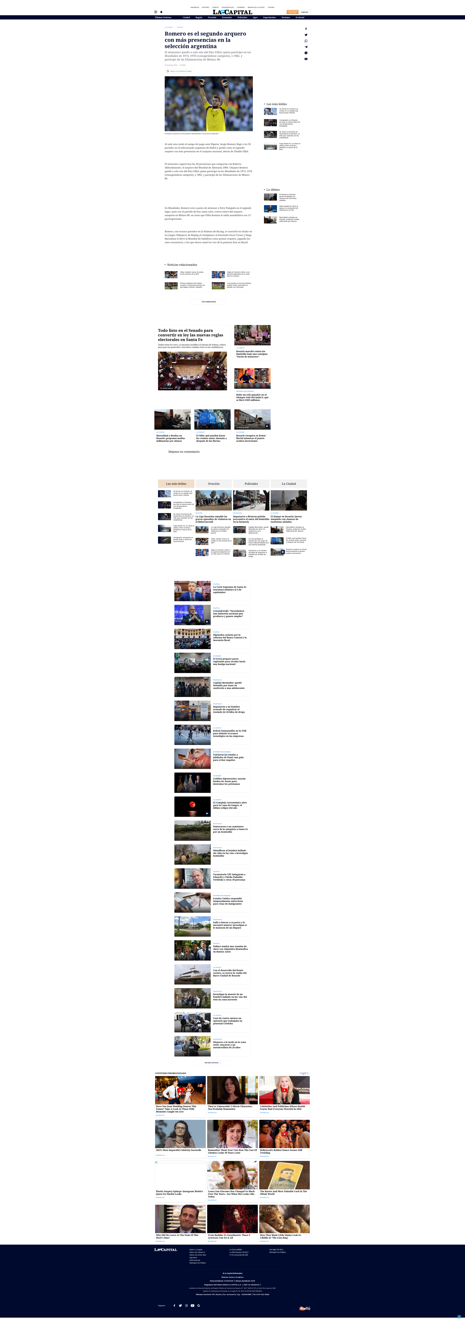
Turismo (271, 7)
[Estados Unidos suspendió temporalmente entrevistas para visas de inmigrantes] (212, 902)
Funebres (241, 7)
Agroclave (193, 1258)
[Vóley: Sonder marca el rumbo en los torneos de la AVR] (185, 274)
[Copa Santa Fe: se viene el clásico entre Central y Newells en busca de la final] (282, 146)
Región (199, 17)
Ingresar (304, 12)
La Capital (168, 27)
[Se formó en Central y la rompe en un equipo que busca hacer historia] (282, 111)
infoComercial (195, 1260)
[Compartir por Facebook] (306, 28)
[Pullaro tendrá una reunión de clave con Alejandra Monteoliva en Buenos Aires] (212, 950)
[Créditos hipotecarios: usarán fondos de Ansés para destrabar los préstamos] (212, 783)
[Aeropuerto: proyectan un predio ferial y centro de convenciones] (176, 540)
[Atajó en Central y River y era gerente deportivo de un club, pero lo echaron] (232, 274)
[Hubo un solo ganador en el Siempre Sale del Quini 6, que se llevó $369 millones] (252, 386)
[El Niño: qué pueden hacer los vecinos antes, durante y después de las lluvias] (212, 427)
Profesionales (228, 7)
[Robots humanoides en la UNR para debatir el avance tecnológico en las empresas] (212, 735)
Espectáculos (269, 17)
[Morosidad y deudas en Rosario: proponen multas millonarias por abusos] (282, 219)
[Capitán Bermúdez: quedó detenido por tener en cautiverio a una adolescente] (251, 530)
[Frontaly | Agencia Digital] (303, 1309)
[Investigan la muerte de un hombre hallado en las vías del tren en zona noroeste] (212, 998)
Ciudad (186, 17)
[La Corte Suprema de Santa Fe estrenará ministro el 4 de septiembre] (212, 591)
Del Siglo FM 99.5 (276, 1250)
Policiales (242, 17)
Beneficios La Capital (256, 7)
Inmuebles (195, 7)
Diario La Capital (196, 1250)
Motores (205, 7)
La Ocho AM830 (235, 1250)
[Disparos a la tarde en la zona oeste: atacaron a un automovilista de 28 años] (212, 1046)
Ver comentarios (209, 302)
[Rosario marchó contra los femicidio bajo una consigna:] (252, 343)
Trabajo (215, 7)
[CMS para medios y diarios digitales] (290, 1308)
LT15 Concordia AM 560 (238, 1255)
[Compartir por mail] (306, 59)
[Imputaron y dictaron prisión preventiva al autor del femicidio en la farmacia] (251, 508)
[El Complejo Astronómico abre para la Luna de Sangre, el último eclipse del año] (212, 807)
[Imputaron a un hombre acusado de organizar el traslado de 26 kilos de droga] (251, 553)
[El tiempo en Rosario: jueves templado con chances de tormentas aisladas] (282, 197)
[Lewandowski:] (212, 615)
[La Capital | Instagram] (186, 1305)
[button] (155, 12)
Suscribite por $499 (293, 12)
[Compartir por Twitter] (306, 34)
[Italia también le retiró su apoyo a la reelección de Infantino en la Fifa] (282, 208)
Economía (227, 17)
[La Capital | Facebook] (174, 1305)
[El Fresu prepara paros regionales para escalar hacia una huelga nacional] (212, 663)
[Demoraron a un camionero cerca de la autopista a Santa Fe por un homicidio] (212, 831)
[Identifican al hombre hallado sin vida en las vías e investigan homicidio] (212, 854)
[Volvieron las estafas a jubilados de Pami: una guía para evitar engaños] (212, 759)
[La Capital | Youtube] (192, 1305)
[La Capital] (232, 12)
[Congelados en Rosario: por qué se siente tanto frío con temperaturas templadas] (282, 123)
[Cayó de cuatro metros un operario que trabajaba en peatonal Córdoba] (212, 1022)
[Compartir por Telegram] (306, 46)
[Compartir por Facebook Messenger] (306, 53)
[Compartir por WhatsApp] (306, 40)
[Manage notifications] (459, 1317)
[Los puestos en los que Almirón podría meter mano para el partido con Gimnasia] (232, 285)
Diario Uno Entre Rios (198, 1255)
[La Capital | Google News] (198, 1305)
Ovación (212, 17)
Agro (255, 17)
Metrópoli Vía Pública (198, 1263)
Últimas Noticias (163, 17)
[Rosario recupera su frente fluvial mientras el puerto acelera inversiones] (252, 427)
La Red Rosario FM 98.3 (238, 1252)
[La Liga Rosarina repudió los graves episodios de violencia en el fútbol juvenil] (214, 508)
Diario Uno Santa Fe (197, 1252)
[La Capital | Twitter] (180, 1305)
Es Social (300, 17)
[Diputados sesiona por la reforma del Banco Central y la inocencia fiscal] (212, 639)
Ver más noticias (211, 1063)
